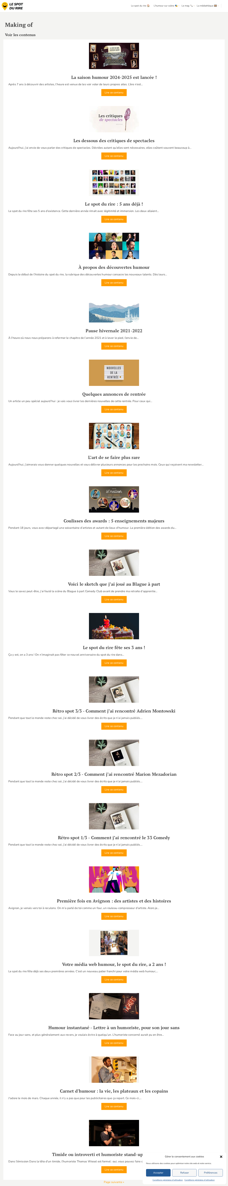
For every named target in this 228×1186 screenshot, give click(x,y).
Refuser (184, 1172)
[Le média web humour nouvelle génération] (12, 6)
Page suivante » (114, 1182)
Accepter (158, 1172)
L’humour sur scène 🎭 (166, 5)
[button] (221, 1156)
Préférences (210, 1172)
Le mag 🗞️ (187, 5)
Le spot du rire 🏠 (140, 5)
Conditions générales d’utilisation (168, 1180)
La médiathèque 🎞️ (207, 5)
